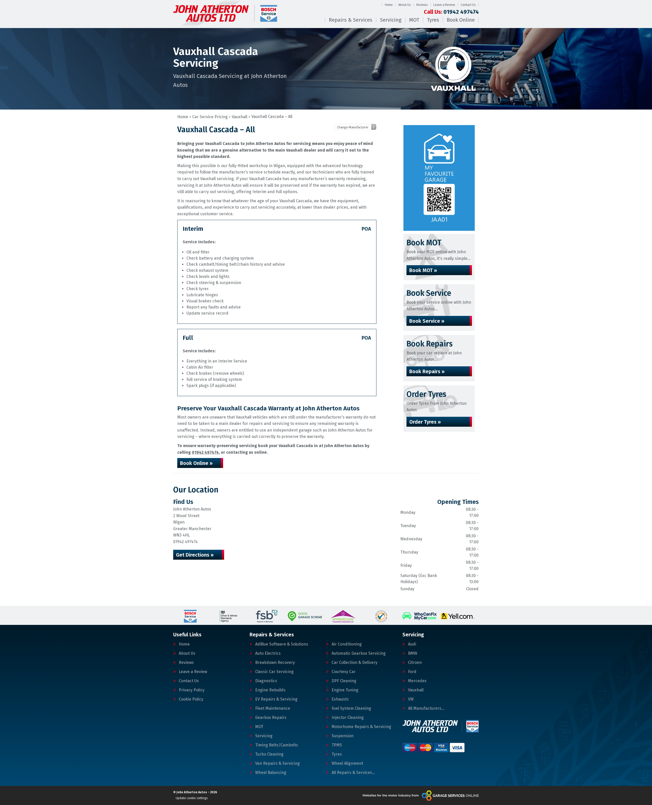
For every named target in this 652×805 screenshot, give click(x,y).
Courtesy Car (344, 672)
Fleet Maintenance (272, 708)
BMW (412, 653)
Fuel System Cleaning (351, 708)
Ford (412, 672)
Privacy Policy (192, 690)
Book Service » (426, 321)
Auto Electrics (268, 653)
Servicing (390, 19)
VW (411, 699)
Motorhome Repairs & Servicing (361, 727)
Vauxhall (416, 690)
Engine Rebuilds (270, 690)
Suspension (343, 736)
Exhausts (340, 699)
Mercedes (417, 681)
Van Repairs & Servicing (277, 763)
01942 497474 (451, 12)
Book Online (461, 19)
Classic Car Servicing (274, 672)
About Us (404, 5)
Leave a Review (444, 5)
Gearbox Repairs (271, 718)
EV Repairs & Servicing (276, 699)
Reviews (422, 5)
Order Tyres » (425, 422)
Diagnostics (266, 681)
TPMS (337, 745)
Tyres (433, 19)
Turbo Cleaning (269, 754)
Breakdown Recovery (275, 663)
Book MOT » (423, 270)
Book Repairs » (427, 371)
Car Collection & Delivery (354, 663)
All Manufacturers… (426, 708)
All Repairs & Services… (353, 773)
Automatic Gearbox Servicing (359, 653)
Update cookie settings (192, 798)
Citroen (415, 663)
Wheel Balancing (270, 773)
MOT (414, 19)
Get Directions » (195, 555)
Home (389, 5)
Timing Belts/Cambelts (276, 745)
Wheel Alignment (347, 763)
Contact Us (468, 5)
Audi (412, 644)
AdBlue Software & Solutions (281, 644)
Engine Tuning (345, 690)
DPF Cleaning (344, 681)
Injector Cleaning (348, 718)
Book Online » (196, 463)
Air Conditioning (347, 644)
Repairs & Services (350, 19)
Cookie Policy (191, 699)
